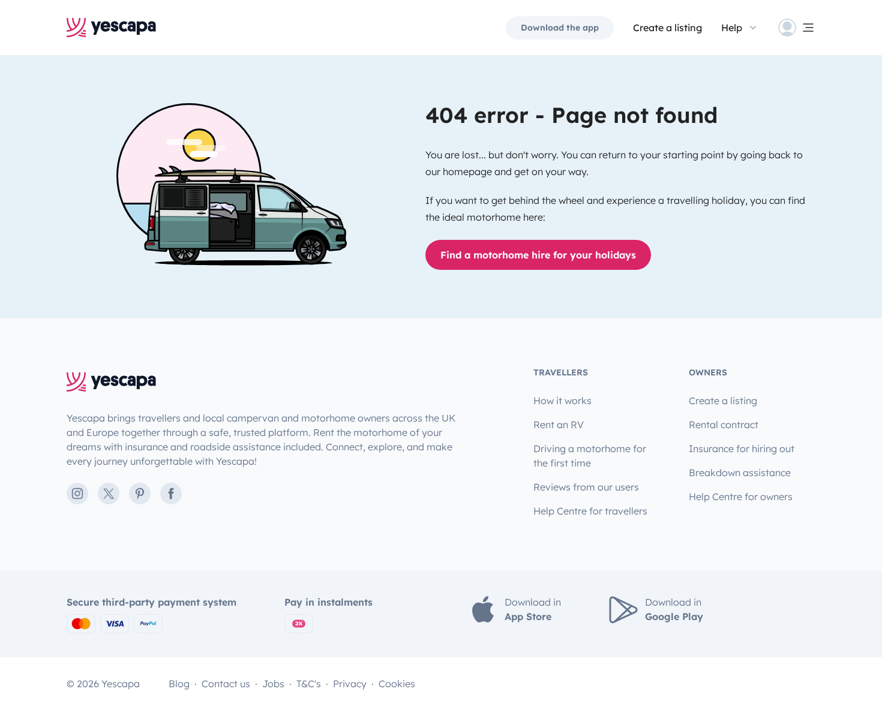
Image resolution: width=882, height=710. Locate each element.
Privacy (350, 684)
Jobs (273, 684)
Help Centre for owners (741, 497)
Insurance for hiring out (741, 449)
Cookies (397, 684)
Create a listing (667, 28)
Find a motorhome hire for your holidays (538, 255)
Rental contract (723, 425)
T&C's (308, 684)
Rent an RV (558, 425)
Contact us (226, 684)
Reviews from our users (586, 487)
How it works (562, 401)
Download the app (560, 27)
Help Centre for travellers (590, 511)
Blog (179, 684)
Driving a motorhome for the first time (589, 456)
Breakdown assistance (740, 473)
